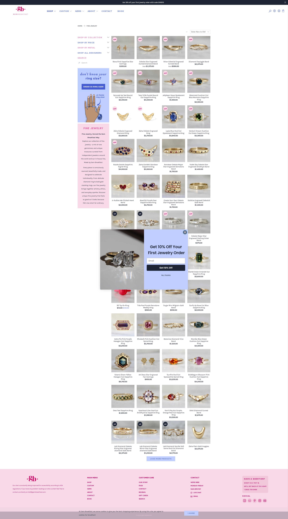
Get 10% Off (165, 267)
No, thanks (166, 275)
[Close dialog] (185, 232)
